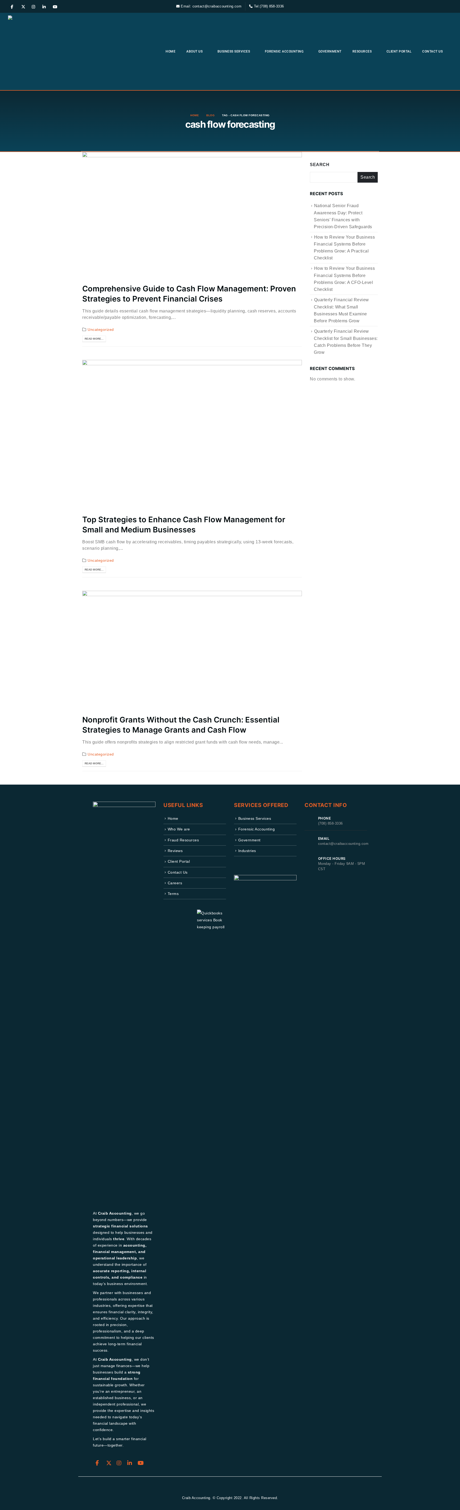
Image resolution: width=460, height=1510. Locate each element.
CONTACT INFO (326, 805)
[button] (448, 6)
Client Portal (399, 51)
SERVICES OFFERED (261, 805)
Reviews (175, 851)
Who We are (179, 829)
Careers (175, 883)
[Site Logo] (44, 51)
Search (319, 164)
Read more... (94, 338)
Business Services (254, 818)
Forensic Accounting (256, 829)
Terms (173, 893)
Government (330, 51)
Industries (247, 851)
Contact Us (178, 872)
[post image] (192, 214)
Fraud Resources (183, 840)
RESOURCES (362, 51)
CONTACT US (432, 51)
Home (170, 51)
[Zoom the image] (265, 878)
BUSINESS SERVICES (233, 51)
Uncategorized (101, 329)
